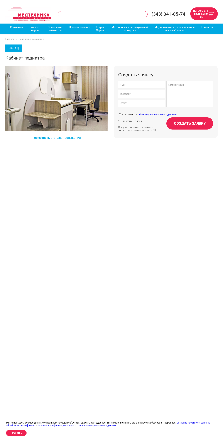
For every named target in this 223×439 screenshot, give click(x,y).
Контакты (207, 27)
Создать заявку (190, 123)
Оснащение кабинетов (55, 29)
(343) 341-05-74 (168, 14)
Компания (16, 27)
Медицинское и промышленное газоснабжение (175, 29)
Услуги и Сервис (100, 29)
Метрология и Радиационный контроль (130, 29)
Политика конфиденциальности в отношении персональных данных (77, 425)
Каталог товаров (34, 29)
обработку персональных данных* (157, 114)
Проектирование (79, 27)
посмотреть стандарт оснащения (56, 138)
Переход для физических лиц (200, 14)
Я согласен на (149, 114)
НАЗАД (13, 48)
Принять (16, 433)
